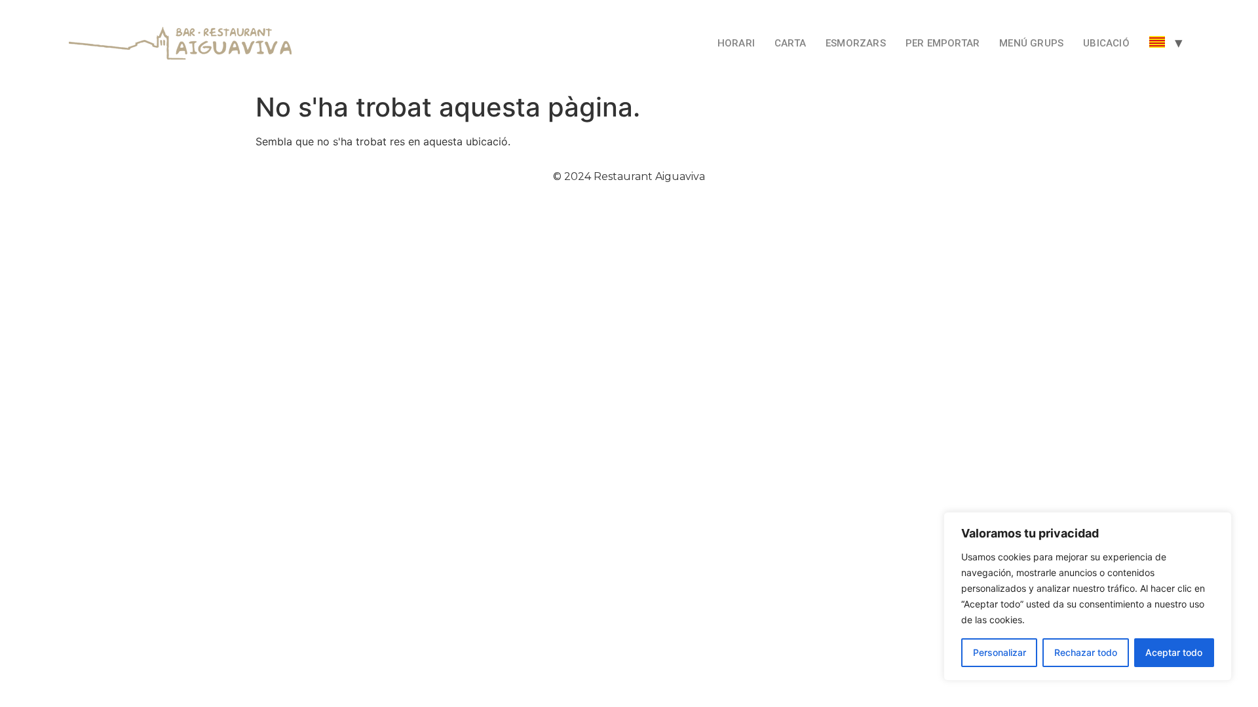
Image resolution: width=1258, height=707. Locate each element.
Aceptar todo (1173, 652)
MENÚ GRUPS (1031, 43)
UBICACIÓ (1106, 43)
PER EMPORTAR (942, 43)
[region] (1087, 596)
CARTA (790, 43)
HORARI (736, 43)
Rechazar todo (1085, 652)
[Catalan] (1157, 43)
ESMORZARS (856, 43)
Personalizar (999, 652)
